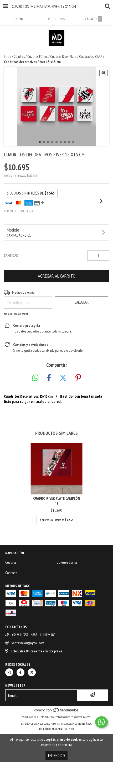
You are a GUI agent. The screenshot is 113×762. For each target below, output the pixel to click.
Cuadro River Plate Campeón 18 (56, 501)
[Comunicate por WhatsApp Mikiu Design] (101, 722)
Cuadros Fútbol (37, 56)
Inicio (7, 56)
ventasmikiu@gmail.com (28, 643)
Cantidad (11, 255)
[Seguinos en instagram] (9, 672)
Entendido (56, 755)
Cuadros (19, 56)
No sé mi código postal (16, 314)
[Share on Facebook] (49, 378)
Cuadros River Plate (63, 56)
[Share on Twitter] (63, 378)
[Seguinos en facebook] (20, 672)
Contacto (11, 572)
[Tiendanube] (57, 712)
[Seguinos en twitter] (32, 672)
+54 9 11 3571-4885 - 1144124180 (33, 634)
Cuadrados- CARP (90, 56)
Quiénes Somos (66, 562)
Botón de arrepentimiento (56, 729)
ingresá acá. (85, 723)
